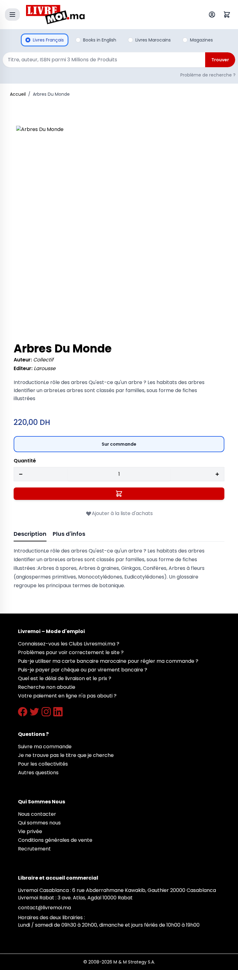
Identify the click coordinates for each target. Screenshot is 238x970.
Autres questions (38, 772)
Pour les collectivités (43, 763)
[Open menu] (12, 14)
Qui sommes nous (39, 822)
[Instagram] (46, 711)
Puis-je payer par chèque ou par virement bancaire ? (82, 669)
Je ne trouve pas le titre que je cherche (66, 755)
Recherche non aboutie (46, 687)
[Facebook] (22, 711)
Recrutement (34, 848)
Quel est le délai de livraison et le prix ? (64, 678)
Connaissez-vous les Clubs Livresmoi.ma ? (68, 643)
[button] (119, 228)
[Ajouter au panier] (119, 493)
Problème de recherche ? (208, 75)
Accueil (18, 94)
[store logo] (104, 14)
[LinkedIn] (58, 711)
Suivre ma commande (45, 746)
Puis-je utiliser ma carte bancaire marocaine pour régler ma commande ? (108, 661)
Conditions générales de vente (55, 840)
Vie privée (30, 831)
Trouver (220, 60)
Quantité (25, 460)
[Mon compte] (213, 14)
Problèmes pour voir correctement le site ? (71, 652)
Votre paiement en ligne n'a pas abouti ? (67, 695)
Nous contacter (37, 814)
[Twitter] (34, 711)
